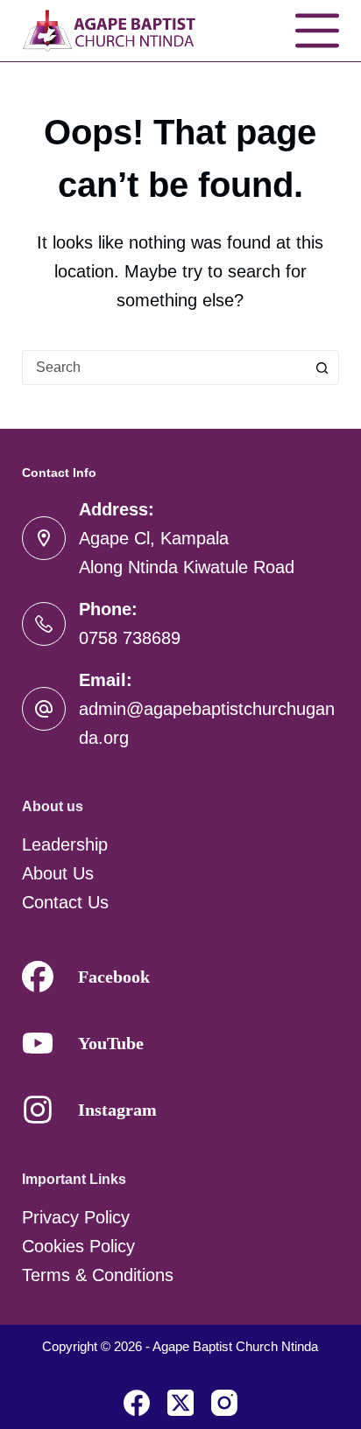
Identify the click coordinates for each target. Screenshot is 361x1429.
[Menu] (317, 31)
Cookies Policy (78, 1246)
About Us (58, 873)
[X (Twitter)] (180, 1403)
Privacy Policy (76, 1217)
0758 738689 (129, 638)
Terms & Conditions (97, 1275)
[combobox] (164, 367)
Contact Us (65, 902)
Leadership (65, 844)
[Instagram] (224, 1403)
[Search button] (321, 367)
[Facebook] (137, 1403)
